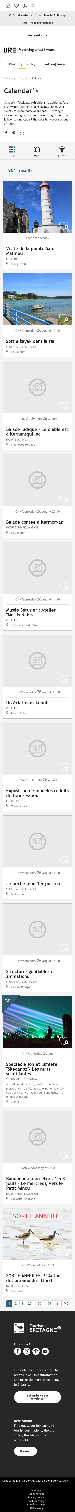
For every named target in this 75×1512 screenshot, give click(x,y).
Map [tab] (36, 156)
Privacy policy (36, 1497)
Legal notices (36, 1493)
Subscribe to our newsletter (37, 1397)
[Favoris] (17, 5)
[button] (25, 5)
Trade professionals (41, 22)
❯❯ (66, 1303)
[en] (33, 5)
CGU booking (36, 1508)
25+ (30, 1303)
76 (49, 1303)
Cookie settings (36, 1504)
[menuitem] (37, 35)
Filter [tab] (62, 156)
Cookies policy (36, 1501)
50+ (40, 1303)
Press (24, 22)
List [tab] (12, 156)
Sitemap (36, 1490)
